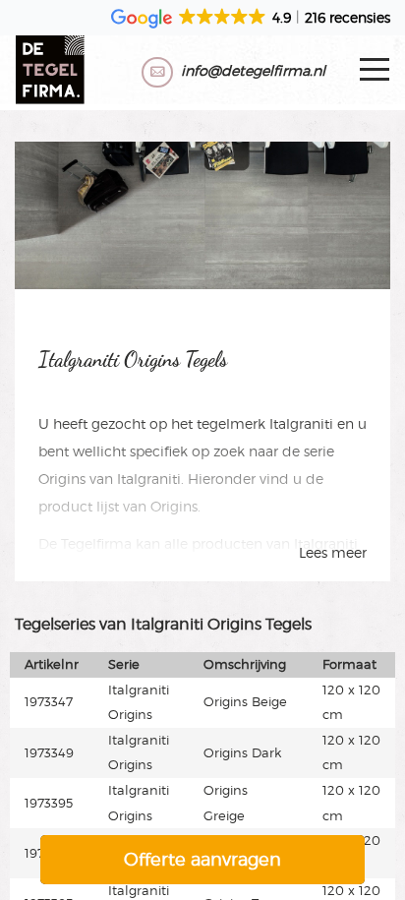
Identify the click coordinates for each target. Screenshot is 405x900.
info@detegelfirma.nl (253, 70)
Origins (62, 478)
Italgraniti (301, 423)
